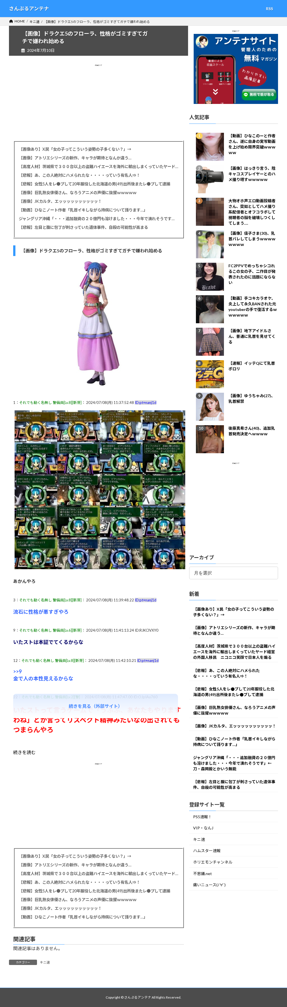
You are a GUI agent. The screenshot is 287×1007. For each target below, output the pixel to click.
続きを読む (24, 752)
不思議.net (202, 873)
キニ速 (45, 962)
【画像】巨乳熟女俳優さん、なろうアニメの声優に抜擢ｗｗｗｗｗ (77, 192)
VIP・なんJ (203, 828)
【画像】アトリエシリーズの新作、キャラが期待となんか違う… (75, 157)
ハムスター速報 (207, 850)
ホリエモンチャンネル (212, 862)
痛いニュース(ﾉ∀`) (209, 885)
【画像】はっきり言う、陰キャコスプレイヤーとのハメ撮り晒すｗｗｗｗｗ (252, 174)
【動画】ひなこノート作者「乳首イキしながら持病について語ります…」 (83, 210)
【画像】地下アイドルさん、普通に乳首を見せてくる (252, 336)
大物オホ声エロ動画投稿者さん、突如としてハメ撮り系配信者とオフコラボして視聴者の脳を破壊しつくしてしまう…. (252, 211)
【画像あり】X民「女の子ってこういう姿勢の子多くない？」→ (75, 149)
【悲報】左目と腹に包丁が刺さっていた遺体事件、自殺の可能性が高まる (83, 227)
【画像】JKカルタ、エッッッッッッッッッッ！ (60, 201)
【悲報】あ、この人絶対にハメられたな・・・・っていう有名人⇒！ (79, 175)
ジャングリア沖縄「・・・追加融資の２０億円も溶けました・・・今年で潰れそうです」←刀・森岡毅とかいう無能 (98, 218)
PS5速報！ (202, 816)
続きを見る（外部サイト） (95, 706)
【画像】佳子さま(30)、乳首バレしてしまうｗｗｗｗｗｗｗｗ (252, 239)
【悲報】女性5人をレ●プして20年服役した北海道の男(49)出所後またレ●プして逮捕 (94, 184)
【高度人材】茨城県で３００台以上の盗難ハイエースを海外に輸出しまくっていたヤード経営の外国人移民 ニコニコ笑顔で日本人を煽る (98, 166)
